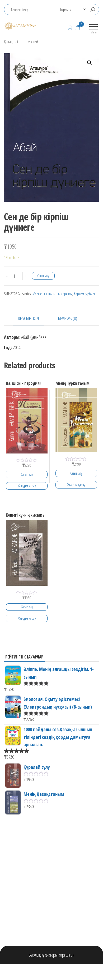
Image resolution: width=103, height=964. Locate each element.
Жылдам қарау (27, 485)
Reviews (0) (67, 318)
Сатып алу (43, 275)
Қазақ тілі (11, 41)
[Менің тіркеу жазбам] (70, 27)
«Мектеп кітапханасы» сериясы (52, 293)
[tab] (32, 318)
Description (28, 318)
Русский (32, 41)
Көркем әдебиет (84, 293)
